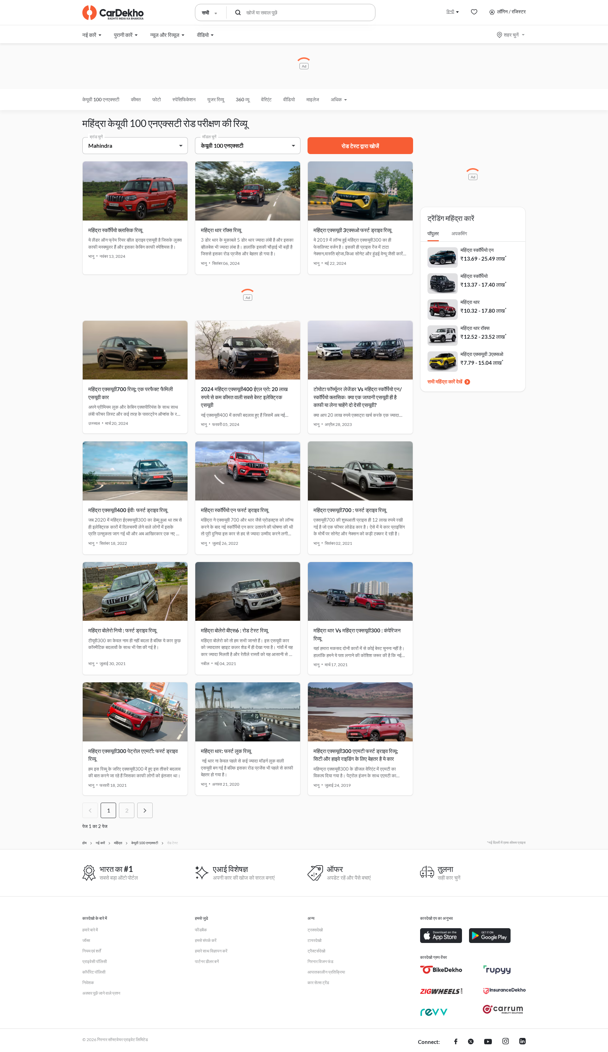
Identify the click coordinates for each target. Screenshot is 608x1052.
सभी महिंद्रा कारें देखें (445, 381)
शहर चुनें (511, 35)
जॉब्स (86, 940)
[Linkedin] (522, 1042)
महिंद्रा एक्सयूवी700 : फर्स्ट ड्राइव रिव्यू (350, 510)
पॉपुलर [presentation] (433, 233)
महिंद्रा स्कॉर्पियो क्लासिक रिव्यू (115, 230)
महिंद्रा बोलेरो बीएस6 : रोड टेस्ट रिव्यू (234, 630)
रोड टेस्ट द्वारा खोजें (360, 145)
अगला (145, 810)
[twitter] (471, 1042)
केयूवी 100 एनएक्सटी (100, 99)
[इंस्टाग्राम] (505, 1042)
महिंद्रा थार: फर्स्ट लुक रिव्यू (226, 751)
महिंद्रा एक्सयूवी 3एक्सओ (482, 354)
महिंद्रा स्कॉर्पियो (474, 276)
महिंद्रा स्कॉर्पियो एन (477, 250)
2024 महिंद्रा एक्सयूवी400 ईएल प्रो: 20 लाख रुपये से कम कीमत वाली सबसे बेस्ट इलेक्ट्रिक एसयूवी (244, 397)
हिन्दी (450, 11)
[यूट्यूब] (488, 1042)
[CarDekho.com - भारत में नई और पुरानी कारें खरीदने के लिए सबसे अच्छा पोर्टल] (113, 12)
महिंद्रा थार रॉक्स (475, 328)
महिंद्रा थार (470, 302)
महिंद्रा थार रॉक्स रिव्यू (221, 230)
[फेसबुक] (455, 1042)
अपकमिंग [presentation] (459, 233)
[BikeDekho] (441, 969)
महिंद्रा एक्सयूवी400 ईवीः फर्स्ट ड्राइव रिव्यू (127, 510)
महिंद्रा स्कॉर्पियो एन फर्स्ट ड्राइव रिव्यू (234, 510)
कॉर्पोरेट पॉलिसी (94, 972)
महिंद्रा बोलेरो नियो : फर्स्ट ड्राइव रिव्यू (122, 630)
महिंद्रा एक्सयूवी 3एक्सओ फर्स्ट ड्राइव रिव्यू (352, 230)
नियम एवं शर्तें (91, 951)
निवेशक (88, 982)
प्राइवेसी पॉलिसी (94, 961)
